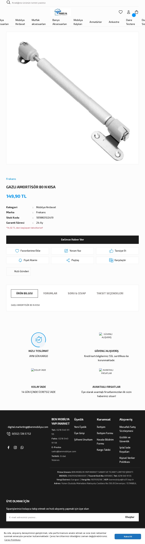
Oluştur (129, 516)
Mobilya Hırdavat (46, 207)
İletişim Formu (105, 433)
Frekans (11, 178)
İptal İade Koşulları (125, 449)
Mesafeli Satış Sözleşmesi (128, 428)
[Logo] (60, 12)
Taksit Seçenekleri (109, 293)
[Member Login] (128, 12)
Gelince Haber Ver (72, 239)
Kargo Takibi (103, 449)
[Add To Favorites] (27, 250)
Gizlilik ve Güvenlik (125, 439)
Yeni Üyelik (80, 426)
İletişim (101, 426)
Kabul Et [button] (128, 536)
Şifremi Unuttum (83, 439)
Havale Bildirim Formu (105, 441)
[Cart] (136, 12)
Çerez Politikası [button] (12, 540)
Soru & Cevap (77, 293)
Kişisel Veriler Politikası (127, 459)
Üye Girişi (79, 433)
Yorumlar (50, 293)
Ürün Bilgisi (24, 293)
